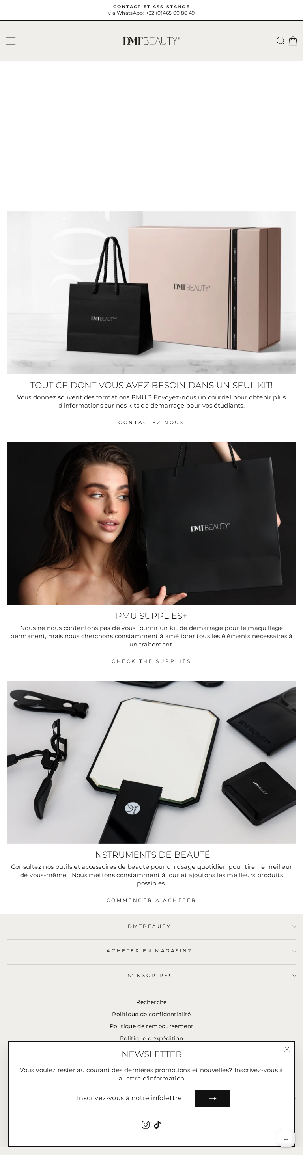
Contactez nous (151, 422)
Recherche (151, 1002)
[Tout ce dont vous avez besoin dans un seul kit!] (151, 292)
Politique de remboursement (152, 1026)
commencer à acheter (151, 900)
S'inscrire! (150, 975)
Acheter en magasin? (149, 951)
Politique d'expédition (151, 1038)
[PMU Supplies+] (151, 523)
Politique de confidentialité (151, 1014)
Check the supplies (151, 661)
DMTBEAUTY (150, 926)
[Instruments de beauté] (151, 762)
